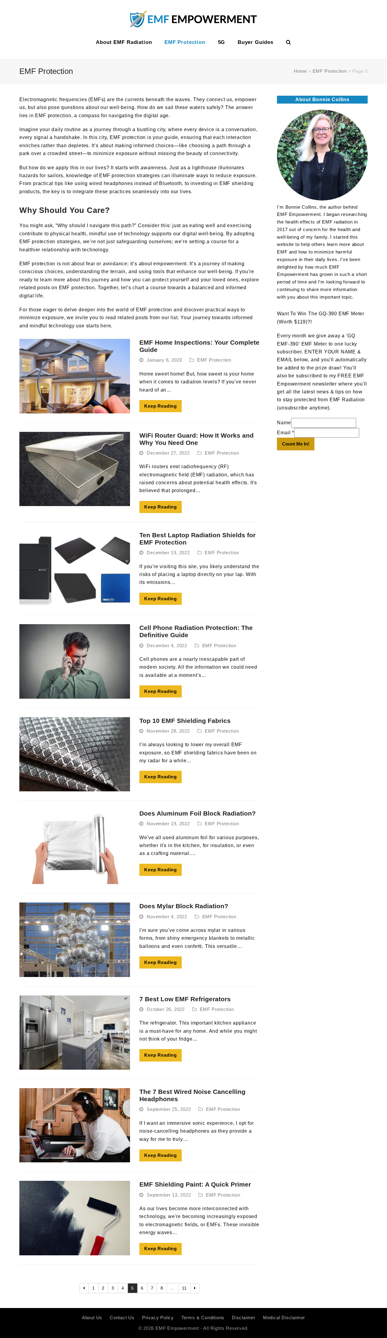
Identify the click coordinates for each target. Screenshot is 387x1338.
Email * (285, 432)
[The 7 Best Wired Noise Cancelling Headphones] (74, 1125)
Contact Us (122, 1317)
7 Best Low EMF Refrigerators (185, 998)
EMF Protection (330, 71)
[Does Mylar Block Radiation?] (74, 939)
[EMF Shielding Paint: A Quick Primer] (74, 1217)
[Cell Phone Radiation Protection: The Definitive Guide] (74, 661)
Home (300, 71)
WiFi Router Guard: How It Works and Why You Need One (196, 439)
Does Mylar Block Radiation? (183, 905)
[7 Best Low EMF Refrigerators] (74, 1032)
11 (186, 1288)
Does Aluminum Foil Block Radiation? (197, 813)
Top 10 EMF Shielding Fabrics (185, 720)
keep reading (160, 406)
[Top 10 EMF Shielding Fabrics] (74, 754)
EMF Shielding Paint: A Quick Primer (195, 1184)
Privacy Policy (158, 1317)
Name (284, 422)
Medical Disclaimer (284, 1317)
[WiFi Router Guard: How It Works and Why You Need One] (74, 468)
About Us (92, 1317)
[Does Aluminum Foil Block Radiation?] (74, 846)
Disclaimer (243, 1317)
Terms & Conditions (202, 1317)
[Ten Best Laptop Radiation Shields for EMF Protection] (74, 568)
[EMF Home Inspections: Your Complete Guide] (74, 375)
